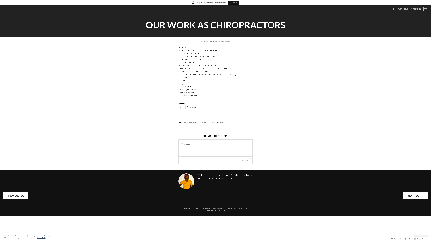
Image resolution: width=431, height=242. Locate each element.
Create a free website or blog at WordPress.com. (204, 208)
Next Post (415, 195)
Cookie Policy (41, 238)
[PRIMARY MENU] (425, 9)
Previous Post (15, 195)
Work (204, 122)
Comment (244, 160)
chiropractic (187, 122)
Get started (233, 3)
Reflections (197, 122)
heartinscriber (407, 9)
